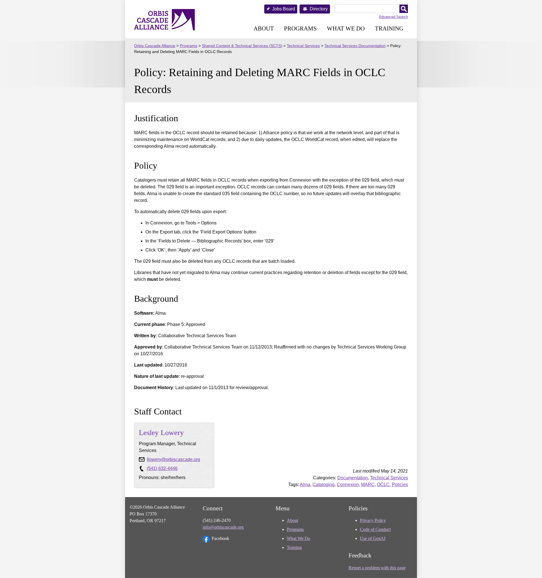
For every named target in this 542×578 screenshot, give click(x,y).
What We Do (346, 28)
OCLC (383, 484)
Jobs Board (283, 8)
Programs (300, 28)
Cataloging (323, 484)
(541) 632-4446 (162, 468)
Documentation (352, 477)
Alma (305, 484)
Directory (319, 8)
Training (389, 28)
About (263, 28)
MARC (368, 484)
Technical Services (389, 477)
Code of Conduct (375, 529)
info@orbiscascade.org (223, 527)
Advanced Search (393, 17)
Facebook (220, 538)
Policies (400, 484)
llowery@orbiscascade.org (173, 459)
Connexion (348, 484)
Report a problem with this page (377, 567)
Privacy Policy (373, 520)
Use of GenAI (372, 538)
